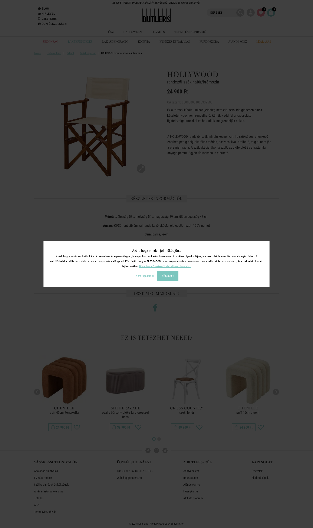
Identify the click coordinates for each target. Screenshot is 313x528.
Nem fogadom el (145, 275)
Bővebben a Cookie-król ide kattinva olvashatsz (165, 266)
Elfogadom (167, 275)
